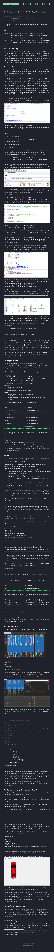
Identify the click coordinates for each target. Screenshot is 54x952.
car (37, 18)
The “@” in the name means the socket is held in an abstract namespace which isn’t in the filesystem (26, 295)
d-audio (6, 18)
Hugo (33, 943)
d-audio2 (14, 18)
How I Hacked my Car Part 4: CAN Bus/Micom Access (25, 12)
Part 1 (42, 24)
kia (27, 18)
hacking (32, 18)
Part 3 (6, 26)
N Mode (15, 377)
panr (32, 945)
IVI (42, 18)
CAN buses (14, 58)
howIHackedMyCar (9, 20)
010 (44, 629)
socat (13, 318)
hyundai (21, 18)
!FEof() (20, 777)
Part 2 (47, 24)
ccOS (23, 78)
